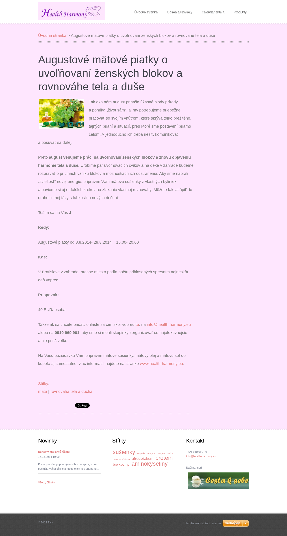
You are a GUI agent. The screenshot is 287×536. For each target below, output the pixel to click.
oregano (152, 453)
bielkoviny (121, 464)
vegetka (141, 453)
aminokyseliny (150, 463)
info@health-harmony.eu (169, 324)
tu (137, 324)
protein (164, 458)
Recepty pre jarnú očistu (54, 452)
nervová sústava (121, 459)
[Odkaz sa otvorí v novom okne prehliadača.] (61, 113)
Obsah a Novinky (179, 10)
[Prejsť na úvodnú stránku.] (71, 12)
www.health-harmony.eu (161, 363)
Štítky (43, 383)
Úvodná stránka (146, 10)
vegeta (161, 453)
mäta (42, 391)
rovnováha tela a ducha (71, 391)
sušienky (124, 452)
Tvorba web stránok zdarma (203, 523)
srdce (170, 453)
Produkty (240, 10)
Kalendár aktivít (213, 10)
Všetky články (46, 482)
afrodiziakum (142, 458)
